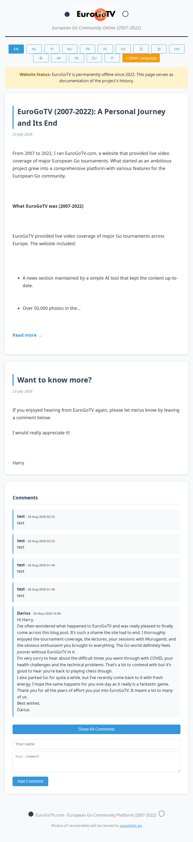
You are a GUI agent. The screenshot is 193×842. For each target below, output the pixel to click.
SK (76, 58)
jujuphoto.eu (131, 825)
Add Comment (30, 781)
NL (34, 49)
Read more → (27, 335)
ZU (94, 58)
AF (59, 58)
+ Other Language (141, 58)
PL (105, 49)
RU (69, 49)
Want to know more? (54, 380)
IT (112, 58)
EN (16, 49)
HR (176, 49)
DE (123, 49)
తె (40, 58)
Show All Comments (96, 729)
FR (88, 49)
